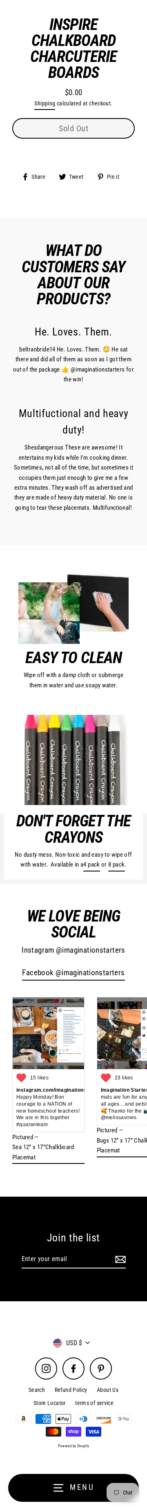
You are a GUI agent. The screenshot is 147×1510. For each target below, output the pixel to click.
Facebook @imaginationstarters (73, 972)
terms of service (94, 1403)
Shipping (44, 103)
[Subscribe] (119, 1259)
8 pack (116, 864)
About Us (107, 1390)
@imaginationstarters (98, 369)
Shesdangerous (44, 447)
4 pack (91, 864)
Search (37, 1390)
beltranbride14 (37, 349)
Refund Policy (71, 1390)
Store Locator (49, 1403)
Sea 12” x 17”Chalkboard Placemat (43, 1152)
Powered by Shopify (73, 1446)
